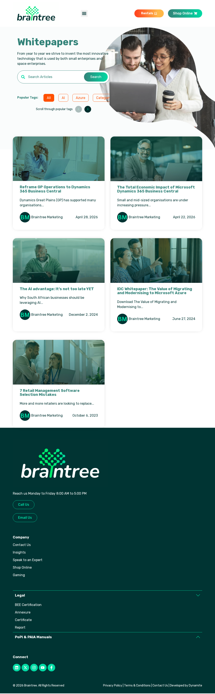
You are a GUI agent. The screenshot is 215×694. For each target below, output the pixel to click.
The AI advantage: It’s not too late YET (57, 289)
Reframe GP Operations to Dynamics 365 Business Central (55, 189)
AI (63, 98)
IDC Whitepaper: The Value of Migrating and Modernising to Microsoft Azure (154, 291)
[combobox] (50, 77)
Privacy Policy (112, 685)
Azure (80, 98)
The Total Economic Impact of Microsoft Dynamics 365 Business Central (156, 189)
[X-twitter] (25, 667)
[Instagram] (34, 667)
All (49, 98)
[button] (84, 13)
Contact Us (160, 685)
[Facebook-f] (51, 667)
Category (103, 98)
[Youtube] (42, 667)
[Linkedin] (16, 667)
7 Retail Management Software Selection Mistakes (50, 392)
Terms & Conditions (137, 685)
